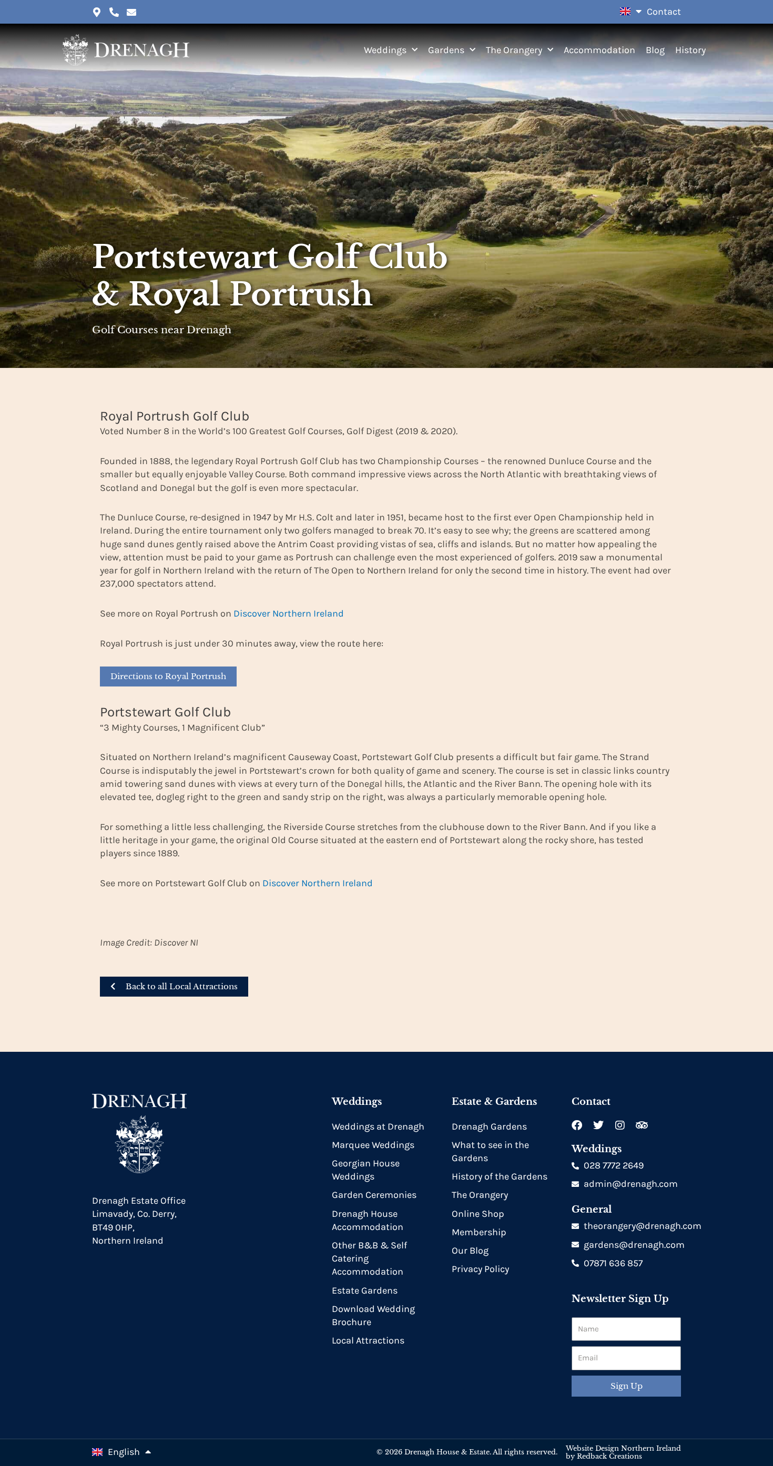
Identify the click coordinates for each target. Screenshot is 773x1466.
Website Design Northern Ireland (623, 1448)
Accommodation (599, 50)
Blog (655, 50)
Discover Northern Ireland (288, 613)
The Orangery (514, 50)
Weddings (385, 50)
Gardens (446, 50)
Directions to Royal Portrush (168, 676)
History (690, 50)
